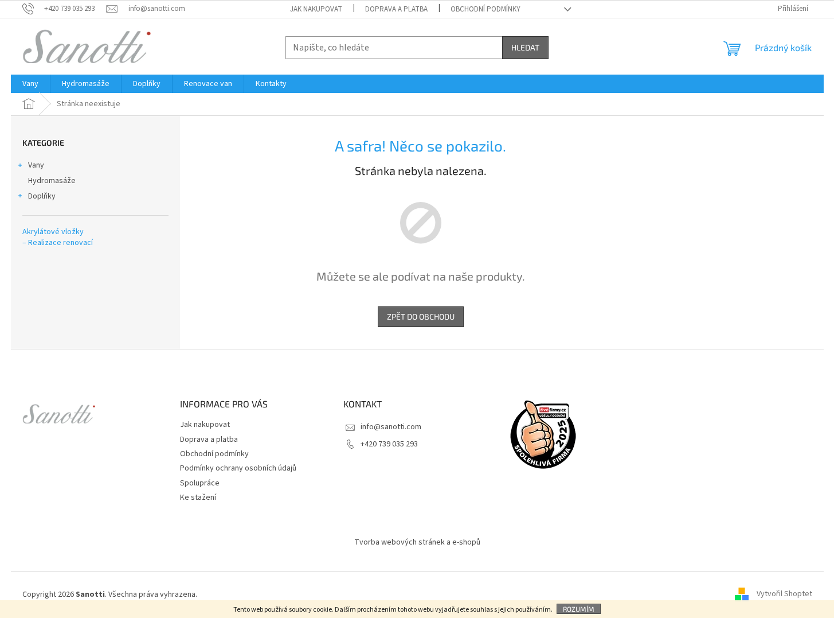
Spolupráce (200, 483)
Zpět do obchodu (421, 316)
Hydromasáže (52, 180)
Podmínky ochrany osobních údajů (238, 468)
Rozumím (578, 609)
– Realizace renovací (57, 243)
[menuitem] (30, 84)
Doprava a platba (396, 9)
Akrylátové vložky (53, 232)
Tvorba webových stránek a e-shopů (417, 542)
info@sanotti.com (391, 427)
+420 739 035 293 (389, 444)
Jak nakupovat (316, 9)
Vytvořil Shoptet (784, 594)
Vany (36, 165)
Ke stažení (198, 497)
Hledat (525, 47)
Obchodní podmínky (485, 9)
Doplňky (42, 196)
